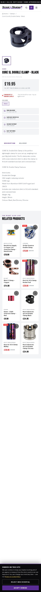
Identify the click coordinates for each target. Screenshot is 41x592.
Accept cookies (20, 588)
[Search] (26, 7)
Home (6, 14)
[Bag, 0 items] (31, 8)
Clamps (12, 14)
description (9, 143)
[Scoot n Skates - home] (12, 7)
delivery (23, 143)
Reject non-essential (20, 582)
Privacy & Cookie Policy (12, 577)
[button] (20, 36)
